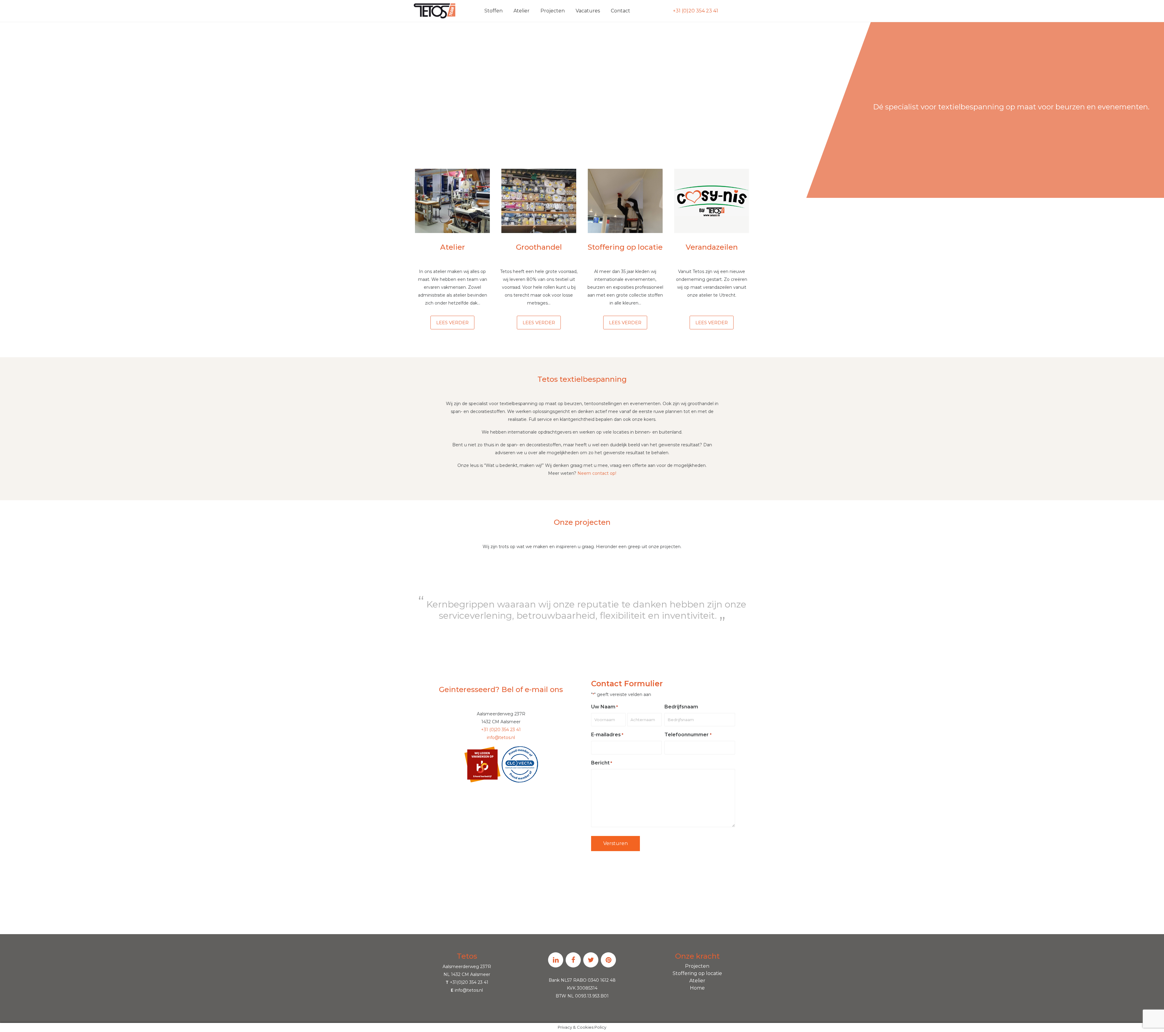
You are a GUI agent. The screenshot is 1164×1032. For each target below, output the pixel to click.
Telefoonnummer (687, 734)
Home (697, 988)
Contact (620, 11)
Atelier (521, 11)
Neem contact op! (596, 473)
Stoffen (493, 11)
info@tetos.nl (501, 737)
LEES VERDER (452, 322)
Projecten (552, 11)
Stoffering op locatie (697, 973)
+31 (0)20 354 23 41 (695, 11)
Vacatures (588, 11)
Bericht (601, 763)
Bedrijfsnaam (681, 707)
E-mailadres (607, 734)
